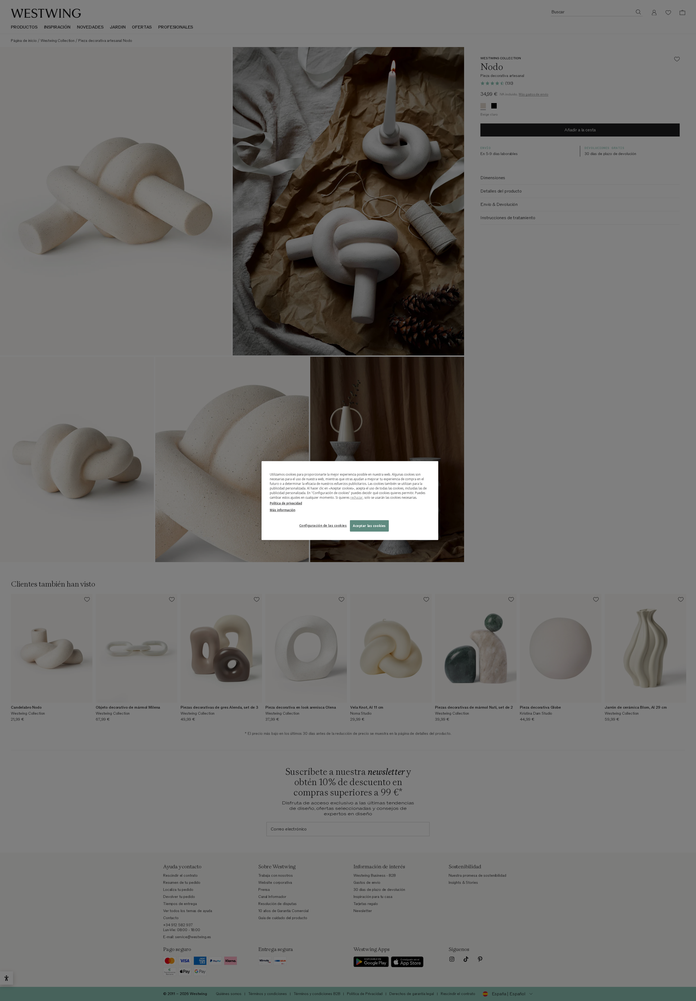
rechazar (356, 497)
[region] (350, 500)
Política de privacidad (286, 503)
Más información (282, 510)
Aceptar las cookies (369, 526)
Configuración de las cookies (323, 525)
